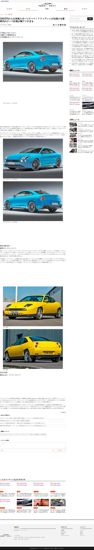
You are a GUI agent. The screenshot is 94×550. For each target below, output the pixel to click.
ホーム (1, 14)
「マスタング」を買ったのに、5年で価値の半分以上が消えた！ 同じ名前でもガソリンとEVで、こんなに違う (24, 511)
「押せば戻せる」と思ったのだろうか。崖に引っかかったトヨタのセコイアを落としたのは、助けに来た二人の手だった (41, 495)
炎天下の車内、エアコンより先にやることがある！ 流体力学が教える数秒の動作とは (86, 142)
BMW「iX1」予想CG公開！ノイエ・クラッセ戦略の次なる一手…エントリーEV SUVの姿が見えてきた (23, 425)
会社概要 (62, 530)
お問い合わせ (63, 532)
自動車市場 (43, 434)
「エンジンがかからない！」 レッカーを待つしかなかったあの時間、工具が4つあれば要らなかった (86, 152)
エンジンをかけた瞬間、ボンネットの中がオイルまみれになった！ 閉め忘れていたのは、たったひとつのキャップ (83, 61)
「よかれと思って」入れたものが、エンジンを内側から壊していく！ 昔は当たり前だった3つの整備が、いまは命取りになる (83, 65)
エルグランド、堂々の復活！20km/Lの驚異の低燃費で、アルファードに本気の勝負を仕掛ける (22, 418)
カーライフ (84, 9)
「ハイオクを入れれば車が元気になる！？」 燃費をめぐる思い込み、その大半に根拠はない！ (85, 137)
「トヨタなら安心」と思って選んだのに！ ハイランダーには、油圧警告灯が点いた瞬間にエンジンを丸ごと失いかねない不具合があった (58, 495)
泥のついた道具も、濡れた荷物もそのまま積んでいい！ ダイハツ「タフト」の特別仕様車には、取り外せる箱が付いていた (7, 495)
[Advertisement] (33, 92)
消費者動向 (37, 434)
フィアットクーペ (25, 434)
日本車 (46, 9)
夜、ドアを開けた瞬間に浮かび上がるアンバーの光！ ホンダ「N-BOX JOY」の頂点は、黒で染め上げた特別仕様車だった (24, 495)
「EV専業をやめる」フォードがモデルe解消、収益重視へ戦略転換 (15, 420)
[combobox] (79, 18)
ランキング (9, 9)
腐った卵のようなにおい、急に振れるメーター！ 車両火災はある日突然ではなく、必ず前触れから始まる (58, 511)
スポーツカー (11, 434)
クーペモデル (3, 434)
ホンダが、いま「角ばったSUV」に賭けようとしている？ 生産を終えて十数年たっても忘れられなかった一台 (41, 511)
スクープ (28, 9)
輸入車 (65, 9)
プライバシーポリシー (65, 535)
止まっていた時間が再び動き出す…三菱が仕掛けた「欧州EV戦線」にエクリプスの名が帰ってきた (22, 423)
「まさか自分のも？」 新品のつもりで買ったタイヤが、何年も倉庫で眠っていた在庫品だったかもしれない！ (7, 511)
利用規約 (62, 533)
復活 (32, 434)
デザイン (17, 434)
